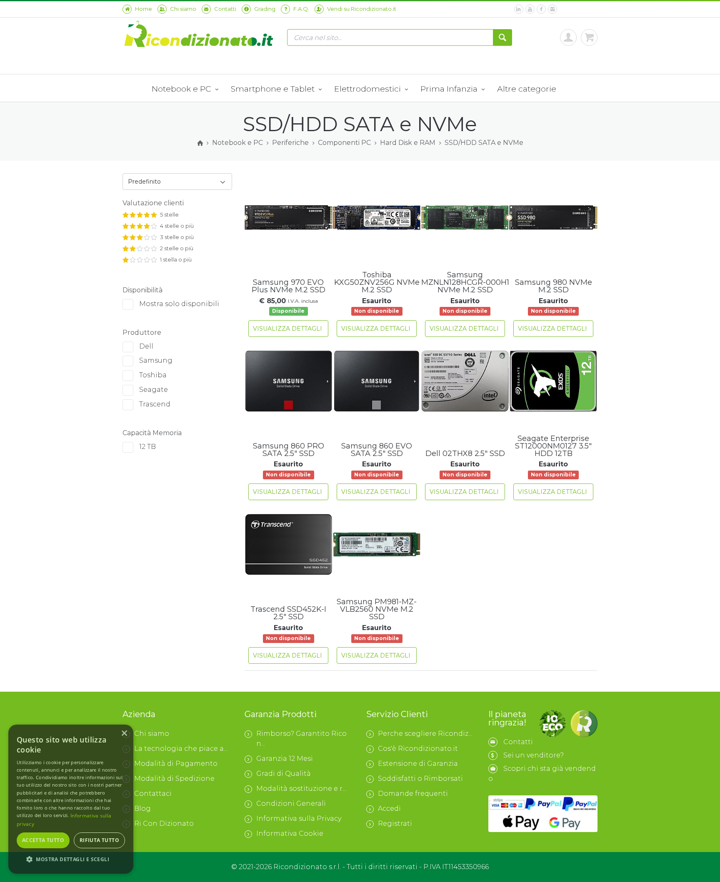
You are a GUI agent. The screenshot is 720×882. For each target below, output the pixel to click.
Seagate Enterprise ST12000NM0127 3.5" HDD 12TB (553, 446)
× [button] (124, 733)
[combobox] (177, 181)
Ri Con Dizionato (164, 823)
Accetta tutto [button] (43, 840)
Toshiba (153, 375)
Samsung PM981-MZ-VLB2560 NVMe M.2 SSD (377, 609)
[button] (71, 859)
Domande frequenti (413, 793)
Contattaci (153, 793)
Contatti (518, 742)
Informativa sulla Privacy (298, 818)
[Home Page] (200, 143)
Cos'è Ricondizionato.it (418, 748)
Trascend (154, 404)
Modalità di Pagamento (176, 763)
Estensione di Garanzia (418, 763)
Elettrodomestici (368, 89)
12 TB (147, 447)
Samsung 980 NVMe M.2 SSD (553, 286)
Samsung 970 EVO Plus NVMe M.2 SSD (288, 286)
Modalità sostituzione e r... (301, 788)
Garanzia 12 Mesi (284, 758)
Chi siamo (151, 733)
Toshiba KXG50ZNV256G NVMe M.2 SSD (377, 282)
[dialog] (70, 799)
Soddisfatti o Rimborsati (420, 778)
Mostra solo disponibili (179, 304)
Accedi (389, 808)
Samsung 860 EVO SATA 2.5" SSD (376, 449)
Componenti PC (344, 143)
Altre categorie (526, 89)
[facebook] (541, 9)
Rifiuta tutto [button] (99, 840)
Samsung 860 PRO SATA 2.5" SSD (288, 449)
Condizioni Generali (291, 803)
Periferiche (290, 143)
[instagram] (552, 9)
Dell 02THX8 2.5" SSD (465, 453)
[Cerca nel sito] (502, 37)
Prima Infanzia (450, 89)
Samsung (155, 360)
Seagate (153, 390)
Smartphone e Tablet (274, 89)
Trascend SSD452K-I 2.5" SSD (288, 613)
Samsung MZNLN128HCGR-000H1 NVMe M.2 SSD (465, 282)
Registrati (395, 823)
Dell (146, 346)
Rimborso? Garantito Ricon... (301, 738)
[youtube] (530, 9)
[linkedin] (518, 9)
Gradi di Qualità (283, 773)
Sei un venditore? (533, 755)
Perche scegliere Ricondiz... (425, 733)
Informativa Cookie (289, 833)
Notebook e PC (182, 89)
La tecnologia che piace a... (181, 748)
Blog (142, 808)
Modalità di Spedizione (174, 778)
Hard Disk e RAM (407, 143)
